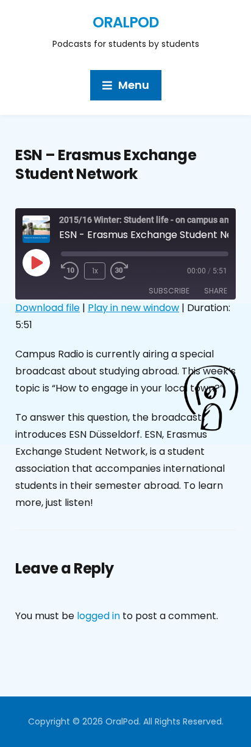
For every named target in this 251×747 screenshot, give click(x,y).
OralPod (125, 22)
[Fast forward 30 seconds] (128, 271)
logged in (98, 616)
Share (215, 291)
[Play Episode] (36, 262)
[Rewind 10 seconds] (70, 271)
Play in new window (133, 308)
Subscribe (169, 291)
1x (95, 270)
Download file (47, 308)
